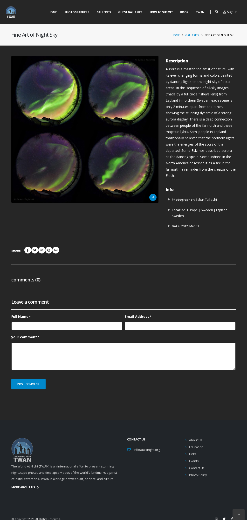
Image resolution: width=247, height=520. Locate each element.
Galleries (103, 12)
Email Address (137, 316)
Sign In (231, 11)
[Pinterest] (48, 250)
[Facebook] (27, 250)
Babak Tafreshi (206, 200)
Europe (192, 210)
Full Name (19, 316)
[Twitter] (34, 250)
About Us (195, 440)
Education (196, 447)
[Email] (55, 250)
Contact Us (197, 468)
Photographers (76, 12)
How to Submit (161, 12)
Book (184, 12)
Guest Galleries (130, 12)
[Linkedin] (41, 250)
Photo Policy (198, 475)
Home (52, 12)
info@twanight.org (147, 450)
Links (192, 454)
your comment (24, 337)
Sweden (207, 210)
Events (194, 461)
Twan (200, 12)
